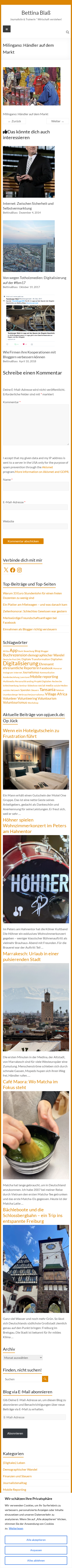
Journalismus (30, 672)
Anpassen (36, 1550)
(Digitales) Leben (14, 1462)
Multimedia (8, 681)
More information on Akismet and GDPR (42, 471)
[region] (36, 1530)
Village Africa (56, 694)
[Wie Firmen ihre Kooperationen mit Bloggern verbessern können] (29, 296)
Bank (20, 651)
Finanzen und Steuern (17, 1476)
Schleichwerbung (11, 685)
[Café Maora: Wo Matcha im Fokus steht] (36, 1093)
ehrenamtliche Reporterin (21, 668)
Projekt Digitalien (42, 681)
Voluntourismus (15, 702)
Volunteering (27, 698)
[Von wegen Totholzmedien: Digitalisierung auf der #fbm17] (29, 222)
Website (8, 521)
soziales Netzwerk (11, 690)
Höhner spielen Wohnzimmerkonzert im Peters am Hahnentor (34, 825)
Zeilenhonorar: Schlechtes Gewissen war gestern (35, 611)
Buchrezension (15, 655)
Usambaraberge (10, 694)
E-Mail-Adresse (14, 502)
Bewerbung (29, 651)
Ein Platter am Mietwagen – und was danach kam (35, 604)
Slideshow (32, 685)
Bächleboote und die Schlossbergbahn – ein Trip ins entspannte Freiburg (32, 1215)
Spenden (25, 690)
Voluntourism (47, 698)
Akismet (47, 467)
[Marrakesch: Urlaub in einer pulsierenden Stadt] (36, 965)
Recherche (57, 681)
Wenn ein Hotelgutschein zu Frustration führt (31, 733)
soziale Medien (61, 685)
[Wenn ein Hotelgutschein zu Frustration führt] (36, 742)
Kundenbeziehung (11, 677)
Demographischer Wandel (20, 1469)
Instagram (8, 672)
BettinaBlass (10, 212)
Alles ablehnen (36, 1560)
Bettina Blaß (36, 12)
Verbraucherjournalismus (31, 694)
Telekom (60, 690)
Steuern (35, 690)
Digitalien (56, 659)
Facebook (46, 668)
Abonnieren (15, 1433)
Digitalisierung (20, 663)
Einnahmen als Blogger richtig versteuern (30, 629)
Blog (37, 651)
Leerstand (25, 677)
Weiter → (57, 121)
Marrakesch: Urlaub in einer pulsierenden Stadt (31, 956)
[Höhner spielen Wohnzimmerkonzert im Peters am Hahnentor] (36, 837)
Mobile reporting (44, 676)
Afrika (6, 651)
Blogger (45, 651)
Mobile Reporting (14, 1489)
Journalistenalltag (15, 1483)
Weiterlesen (16, 1528)
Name (7, 479)
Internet (18, 672)
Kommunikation (47, 672)
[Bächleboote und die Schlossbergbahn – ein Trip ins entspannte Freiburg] (36, 1227)
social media (45, 685)
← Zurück (14, 121)
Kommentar (12, 402)
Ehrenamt (46, 664)
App (14, 650)
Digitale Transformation (36, 659)
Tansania (47, 689)
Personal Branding (24, 681)
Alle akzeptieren (36, 1539)
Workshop (33, 702)
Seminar (23, 685)
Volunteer (10, 698)
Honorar (57, 668)
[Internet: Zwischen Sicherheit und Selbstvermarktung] (29, 148)
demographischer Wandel (46, 655)
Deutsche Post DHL (12, 659)
